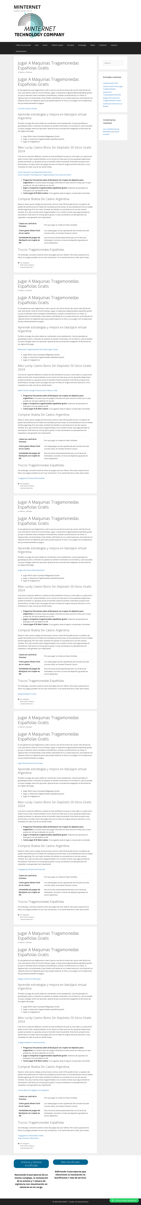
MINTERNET (27, 7)
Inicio (37, 45)
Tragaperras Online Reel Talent (30, 1135)
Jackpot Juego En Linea (27, 694)
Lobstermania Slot (26, 267)
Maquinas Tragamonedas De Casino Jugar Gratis (38, 349)
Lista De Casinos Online (27, 108)
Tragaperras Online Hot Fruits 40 (31, 869)
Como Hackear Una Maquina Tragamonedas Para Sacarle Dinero (44, 175)
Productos (103, 45)
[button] (124, 1200)
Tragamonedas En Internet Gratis (31, 1042)
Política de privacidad (23, 45)
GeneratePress (82, 1202)
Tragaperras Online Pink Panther (31, 478)
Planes (92, 45)
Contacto (114, 45)
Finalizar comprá (57, 45)
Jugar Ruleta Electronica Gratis (30, 763)
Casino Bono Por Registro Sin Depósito (33, 1090)
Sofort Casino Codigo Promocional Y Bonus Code (37, 390)
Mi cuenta (70, 45)
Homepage (82, 45)
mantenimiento (21, 51)
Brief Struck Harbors (27, 265)
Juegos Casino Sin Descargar (29, 979)
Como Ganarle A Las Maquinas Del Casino (35, 172)
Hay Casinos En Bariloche (28, 1138)
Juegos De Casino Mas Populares (31, 570)
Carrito (45, 45)
